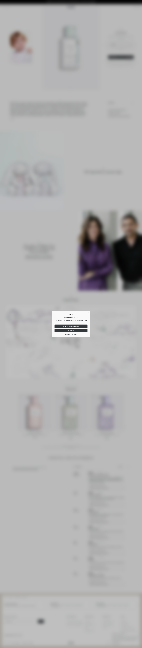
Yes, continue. (71, 330)
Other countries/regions (71, 334)
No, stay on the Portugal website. (71, 326)
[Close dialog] (88, 313)
